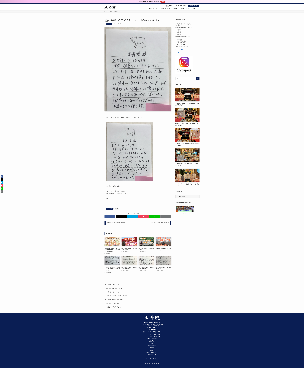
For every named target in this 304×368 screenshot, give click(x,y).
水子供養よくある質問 (112, 303)
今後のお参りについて (112, 292)
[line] (153, 364)
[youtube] (155, 364)
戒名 (152, 343)
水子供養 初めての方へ (113, 284)
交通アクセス (170, 6)
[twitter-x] (147, 364)
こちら (162, 1)
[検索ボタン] (198, 8)
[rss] (156, 364)
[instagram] (149, 364)
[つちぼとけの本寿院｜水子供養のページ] (110, 7)
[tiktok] (151, 364)
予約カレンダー (152, 354)
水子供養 (152, 347)
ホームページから (153, 338)
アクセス (177, 52)
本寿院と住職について (152, 352)
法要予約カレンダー (180, 49)
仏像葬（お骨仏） (152, 345)
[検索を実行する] (198, 78)
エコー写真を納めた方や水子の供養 (116, 295)
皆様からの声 (109, 23)
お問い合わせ (193, 5)
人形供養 (152, 350)
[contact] (158, 364)
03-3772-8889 (181, 6)
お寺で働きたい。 (154, 358)
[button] (109, 216)
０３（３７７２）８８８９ (154, 332)
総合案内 (152, 341)
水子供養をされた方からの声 (114, 299)
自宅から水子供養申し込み (114, 307)
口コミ (116, 208)
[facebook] (145, 364)
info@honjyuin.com (154, 336)
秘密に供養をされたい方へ (114, 288)
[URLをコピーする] (165, 216)
